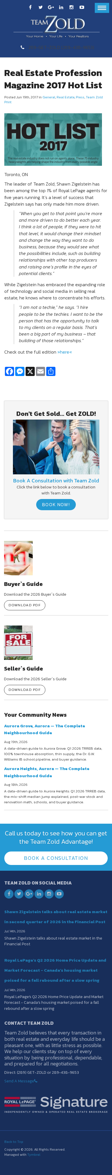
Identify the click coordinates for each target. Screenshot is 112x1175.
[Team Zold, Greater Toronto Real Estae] (56, 446)
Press (80, 97)
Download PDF (25, 605)
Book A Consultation (56, 858)
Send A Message (19, 1081)
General (49, 97)
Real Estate (65, 97)
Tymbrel (33, 1154)
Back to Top (13, 1141)
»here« (64, 351)
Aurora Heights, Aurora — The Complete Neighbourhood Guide (46, 772)
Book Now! (56, 504)
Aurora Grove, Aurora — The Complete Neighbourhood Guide (44, 729)
